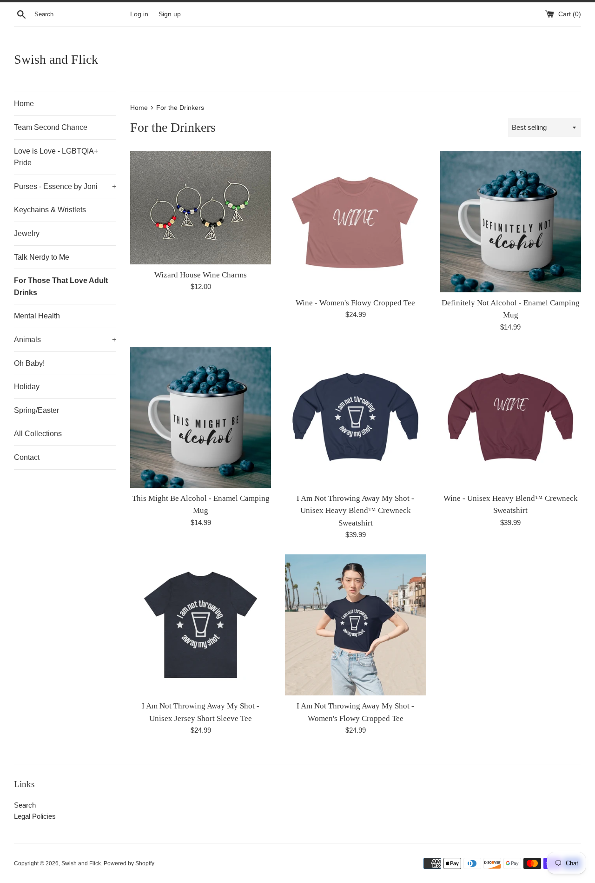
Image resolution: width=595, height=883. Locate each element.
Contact (27, 457)
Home (24, 104)
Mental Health (37, 316)
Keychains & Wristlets (50, 210)
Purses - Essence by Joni (65, 186)
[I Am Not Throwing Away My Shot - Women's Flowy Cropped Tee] (355, 624)
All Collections (38, 434)
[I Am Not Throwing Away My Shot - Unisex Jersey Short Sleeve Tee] (200, 624)
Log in (139, 14)
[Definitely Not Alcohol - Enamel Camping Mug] (510, 221)
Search (25, 805)
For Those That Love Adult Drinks (61, 286)
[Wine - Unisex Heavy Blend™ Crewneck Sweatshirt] (510, 417)
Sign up (170, 14)
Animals (65, 340)
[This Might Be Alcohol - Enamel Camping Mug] (200, 417)
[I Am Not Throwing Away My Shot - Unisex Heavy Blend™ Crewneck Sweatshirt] (355, 417)
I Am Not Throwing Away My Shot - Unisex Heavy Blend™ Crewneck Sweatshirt (355, 510)
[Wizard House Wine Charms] (200, 207)
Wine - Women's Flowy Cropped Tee (355, 302)
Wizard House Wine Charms (200, 274)
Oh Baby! (29, 363)
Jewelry (27, 233)
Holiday (27, 387)
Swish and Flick (56, 59)
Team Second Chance (50, 127)
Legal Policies (35, 816)
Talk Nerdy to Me (41, 257)
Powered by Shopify (129, 863)
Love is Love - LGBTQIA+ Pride (56, 157)
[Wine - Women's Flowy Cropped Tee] (355, 221)
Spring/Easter (36, 410)
